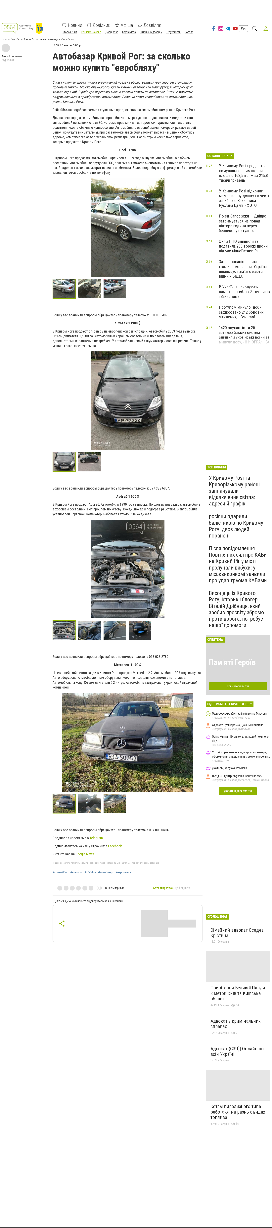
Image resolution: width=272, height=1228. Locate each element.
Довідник (101, 25)
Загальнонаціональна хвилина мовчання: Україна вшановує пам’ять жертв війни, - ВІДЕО (243, 268)
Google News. (85, 854)
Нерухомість (173, 31)
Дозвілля (152, 25)
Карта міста (129, 31)
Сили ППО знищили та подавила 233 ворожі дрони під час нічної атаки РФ (243, 246)
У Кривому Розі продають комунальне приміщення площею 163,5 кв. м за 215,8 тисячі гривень (243, 172)
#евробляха (123, 872)
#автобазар (105, 872)
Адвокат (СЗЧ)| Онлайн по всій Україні (237, 1051)
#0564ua (90, 872)
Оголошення (70, 31)
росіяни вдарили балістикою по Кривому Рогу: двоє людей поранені (236, 526)
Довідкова (111, 31)
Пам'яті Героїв (232, 662)
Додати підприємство (238, 791)
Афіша (127, 25)
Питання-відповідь (151, 31)
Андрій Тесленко (12, 56)
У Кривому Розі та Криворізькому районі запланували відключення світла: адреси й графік (234, 491)
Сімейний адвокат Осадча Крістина (237, 932)
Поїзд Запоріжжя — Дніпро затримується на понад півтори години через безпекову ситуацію (242, 223)
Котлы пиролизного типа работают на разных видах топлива (237, 1112)
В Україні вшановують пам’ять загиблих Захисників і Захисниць (244, 292)
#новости (76, 872)
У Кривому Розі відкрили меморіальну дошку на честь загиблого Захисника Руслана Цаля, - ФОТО (244, 198)
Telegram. (97, 838)
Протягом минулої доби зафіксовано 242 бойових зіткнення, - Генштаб (241, 312)
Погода (189, 31)
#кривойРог (60, 872)
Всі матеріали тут (238, 686)
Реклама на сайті (91, 31)
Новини (75, 25)
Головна (6, 39)
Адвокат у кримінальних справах (235, 1023)
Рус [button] (243, 28)
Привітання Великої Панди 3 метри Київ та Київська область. (237, 993)
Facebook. (115, 846)
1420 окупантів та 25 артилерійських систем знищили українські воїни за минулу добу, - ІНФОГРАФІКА (244, 334)
